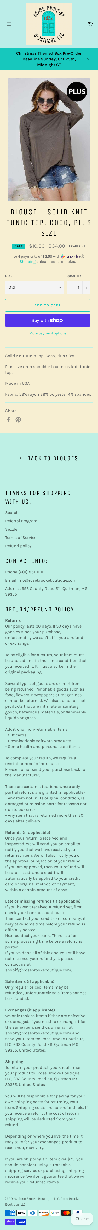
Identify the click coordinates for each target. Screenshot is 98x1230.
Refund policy (18, 545)
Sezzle (11, 529)
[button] (49, 256)
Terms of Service (20, 537)
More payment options (47, 333)
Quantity (74, 276)
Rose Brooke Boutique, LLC (38, 1199)
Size (8, 276)
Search (12, 512)
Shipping (28, 261)
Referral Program (21, 520)
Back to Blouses (51, 458)
